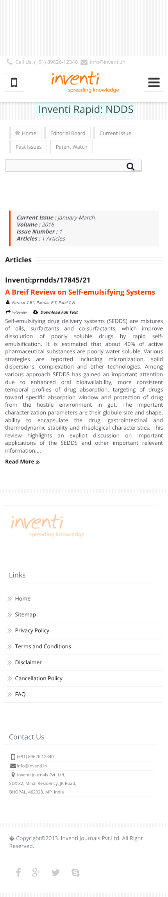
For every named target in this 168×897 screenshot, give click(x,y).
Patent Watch (72, 146)
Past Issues (29, 146)
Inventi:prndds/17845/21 (48, 280)
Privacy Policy (32, 630)
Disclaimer (28, 662)
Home (29, 133)
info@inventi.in (107, 61)
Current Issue (115, 133)
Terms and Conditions (43, 646)
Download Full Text (59, 312)
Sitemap (25, 614)
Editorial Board (68, 133)
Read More (20, 461)
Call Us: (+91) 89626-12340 (47, 61)
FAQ (20, 694)
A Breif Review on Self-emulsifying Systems (80, 292)
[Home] (46, 538)
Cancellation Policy (39, 678)
